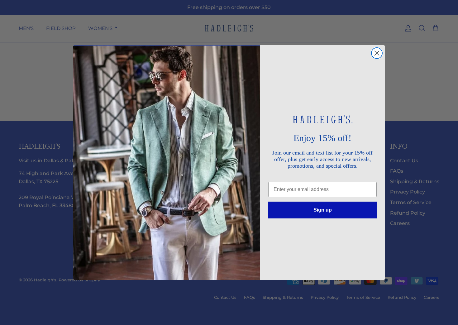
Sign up (322, 210)
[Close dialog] (376, 53)
